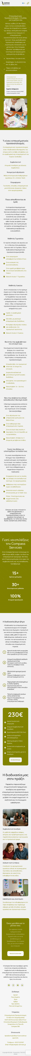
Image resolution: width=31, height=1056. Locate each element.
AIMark (15, 1054)
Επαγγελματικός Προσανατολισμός (15, 1015)
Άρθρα (16, 1001)
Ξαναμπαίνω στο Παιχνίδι (15, 1024)
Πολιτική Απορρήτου (15, 1006)
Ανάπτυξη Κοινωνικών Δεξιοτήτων (15, 1020)
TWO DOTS (23, 1052)
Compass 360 (15, 1026)
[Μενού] (28, 3)
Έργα (15, 999)
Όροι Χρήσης (15, 1004)
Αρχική (15, 995)
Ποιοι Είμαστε (15, 997)
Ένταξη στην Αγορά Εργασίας (15, 1017)
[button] (23, 3)
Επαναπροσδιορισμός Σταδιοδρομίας (15, 1022)
